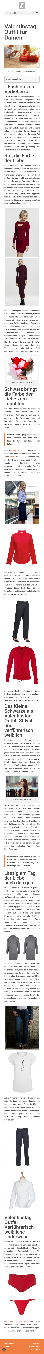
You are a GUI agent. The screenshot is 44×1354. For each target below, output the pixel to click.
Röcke (12, 457)
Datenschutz (34, 1346)
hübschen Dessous (18, 1321)
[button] (4, 1350)
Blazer (15, 476)
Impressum (35, 1350)
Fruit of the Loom (20, 450)
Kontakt (36, 1343)
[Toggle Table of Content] (34, 79)
